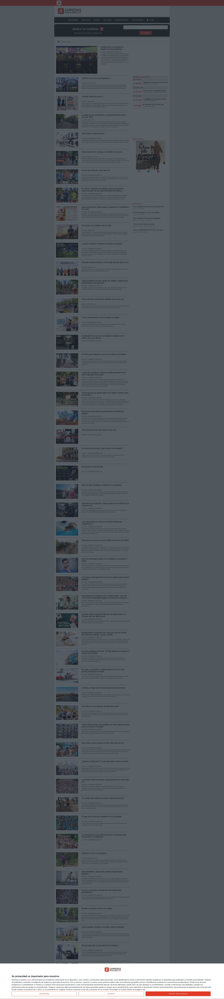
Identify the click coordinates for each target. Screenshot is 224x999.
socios (29, 980)
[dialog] (112, 981)
